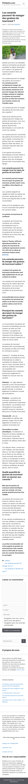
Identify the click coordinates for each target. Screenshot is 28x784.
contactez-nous (7, 747)
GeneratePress (14, 781)
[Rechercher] (24, 641)
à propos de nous (7, 752)
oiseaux (7, 560)
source (5, 255)
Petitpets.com (8, 3)
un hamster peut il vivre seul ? (11, 693)
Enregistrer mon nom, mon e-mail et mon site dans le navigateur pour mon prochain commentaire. (14, 622)
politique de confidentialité (10, 743)
